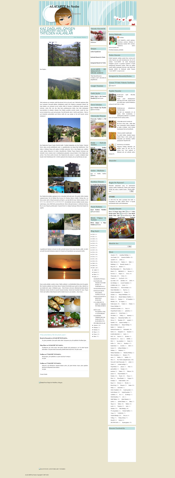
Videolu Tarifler (126, 411)
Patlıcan (129, 371)
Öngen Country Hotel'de (54, 145)
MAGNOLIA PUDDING (123, 144)
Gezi (75, 37)
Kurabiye (126, 343)
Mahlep (113, 350)
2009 (93, 263)
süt (123, 397)
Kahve (112, 331)
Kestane (127, 336)
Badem (123, 262)
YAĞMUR (120, 413)
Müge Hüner (43, 345)
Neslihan (42, 354)
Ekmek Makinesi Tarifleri (125, 297)
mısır (112, 357)
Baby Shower (114, 262)
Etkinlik (113, 301)
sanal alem (120, 387)
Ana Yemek (114, 257)
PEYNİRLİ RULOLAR (99, 323)
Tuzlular (113, 408)
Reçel (112, 383)
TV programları (114, 411)
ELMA (112, 299)
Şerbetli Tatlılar (121, 401)
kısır (121, 338)
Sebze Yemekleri (115, 390)
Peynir (120, 376)
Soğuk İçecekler (126, 392)
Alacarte (113, 255)
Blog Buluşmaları (115, 269)
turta (127, 406)
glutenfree (127, 311)
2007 (93, 267)
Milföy (119, 357)
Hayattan (79, 37)
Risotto (127, 383)
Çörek (123, 285)
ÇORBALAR (114, 285)
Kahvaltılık (126, 329)
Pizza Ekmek (120, 378)
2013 (93, 254)
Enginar (120, 299)
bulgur (120, 273)
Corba (122, 276)
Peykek (113, 376)
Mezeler (84, 37)
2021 (93, 236)
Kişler (129, 341)
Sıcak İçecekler (127, 390)
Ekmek (112, 297)
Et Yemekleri (129, 299)
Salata (130, 385)
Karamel (129, 331)
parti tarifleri (114, 369)
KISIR (128, 338)
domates (113, 294)
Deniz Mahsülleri (115, 290)
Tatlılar (127, 404)
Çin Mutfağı (114, 283)
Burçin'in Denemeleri (45, 338)
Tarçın (112, 404)
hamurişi (129, 315)
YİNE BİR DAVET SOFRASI (124, 121)
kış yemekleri (120, 341)
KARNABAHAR (115, 334)
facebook (93, 57)
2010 (93, 261)
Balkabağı (113, 264)
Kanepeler (120, 331)
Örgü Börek (114, 366)
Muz (112, 359)
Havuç (112, 320)
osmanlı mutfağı (122, 364)
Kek (112, 336)
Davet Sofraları (125, 287)
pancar (122, 366)
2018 (93, 243)
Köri (119, 343)
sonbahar (113, 394)
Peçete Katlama (121, 373)
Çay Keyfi (121, 278)
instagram (93, 63)
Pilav (112, 378)
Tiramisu (119, 406)
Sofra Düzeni (114, 392)
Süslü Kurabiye (114, 397)
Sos (120, 394)
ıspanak (129, 320)
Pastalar (123, 369)
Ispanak (113, 322)
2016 (93, 247)
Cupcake (113, 278)
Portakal (113, 380)
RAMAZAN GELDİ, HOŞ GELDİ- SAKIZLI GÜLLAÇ (99, 292)
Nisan (95, 334)
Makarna (120, 350)
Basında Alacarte (124, 264)
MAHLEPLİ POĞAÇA (99, 279)
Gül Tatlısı (113, 315)
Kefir (125, 334)
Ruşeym (122, 385)
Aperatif (113, 259)
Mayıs (95, 332)
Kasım (95, 272)
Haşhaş (113, 318)
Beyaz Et (113, 266)
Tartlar (119, 404)
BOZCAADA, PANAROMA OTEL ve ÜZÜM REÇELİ (100, 311)
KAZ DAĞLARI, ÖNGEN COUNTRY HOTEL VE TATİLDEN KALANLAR (57, 31)
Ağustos (96, 325)
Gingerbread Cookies (116, 311)
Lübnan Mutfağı (122, 348)
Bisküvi (121, 266)
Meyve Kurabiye (115, 355)
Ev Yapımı (122, 301)
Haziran (96, 329)
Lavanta (122, 345)
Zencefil (113, 420)
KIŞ (112, 341)
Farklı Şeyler (114, 304)
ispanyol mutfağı (123, 322)
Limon (112, 348)
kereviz (119, 336)
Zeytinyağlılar (125, 422)
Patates (121, 371)
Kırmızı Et (113, 338)
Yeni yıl (125, 415)
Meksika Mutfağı (128, 352)
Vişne (112, 413)
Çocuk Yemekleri (125, 283)
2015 (93, 250)
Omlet (112, 364)
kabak (112, 327)
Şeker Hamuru (125, 399)
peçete (112, 373)
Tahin (130, 401)
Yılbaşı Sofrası (122, 418)
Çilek (130, 280)
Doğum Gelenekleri (115, 292)
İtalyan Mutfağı (126, 325)
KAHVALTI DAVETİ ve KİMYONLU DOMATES (100, 298)
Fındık (123, 304)
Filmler (131, 304)
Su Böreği (127, 394)
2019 (93, 241)
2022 (93, 234)
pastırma (113, 371)
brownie (113, 273)
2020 (93, 239)
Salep (112, 387)
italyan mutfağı (114, 325)
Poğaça (129, 378)
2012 (93, 256)
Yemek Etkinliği (115, 415)
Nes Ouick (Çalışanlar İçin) (124, 359)
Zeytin (120, 420)
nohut (130, 362)
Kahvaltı (120, 327)
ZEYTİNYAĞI (114, 422)
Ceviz (127, 273)
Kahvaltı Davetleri (115, 329)
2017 (93, 245)
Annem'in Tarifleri (125, 257)
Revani (119, 383)
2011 (93, 259)
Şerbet (112, 401)
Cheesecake (114, 276)
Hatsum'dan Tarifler (123, 318)
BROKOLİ (121, 271)
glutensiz (113, 313)
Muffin (126, 357)
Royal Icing (114, 385)
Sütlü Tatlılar (114, 399)
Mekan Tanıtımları (115, 352)
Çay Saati (113, 280)
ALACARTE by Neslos (64, 6)
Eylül (95, 276)
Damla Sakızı (114, 287)
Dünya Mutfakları (123, 294)
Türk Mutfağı (122, 408)
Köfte (112, 343)
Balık (130, 262)
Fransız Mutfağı (115, 306)
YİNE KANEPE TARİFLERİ (124, 133)
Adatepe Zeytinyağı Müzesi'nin (75, 206)
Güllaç (121, 315)
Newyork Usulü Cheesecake (118, 362)
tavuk (112, 406)
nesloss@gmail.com (96, 51)
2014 (93, 252)
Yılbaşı (112, 418)
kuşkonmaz (113, 345)
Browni (130, 271)
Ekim (95, 274)
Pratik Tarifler (122, 380)
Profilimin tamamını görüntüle (116, 50)
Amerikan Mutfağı (124, 255)
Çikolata (123, 280)
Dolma (126, 292)
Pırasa (128, 376)
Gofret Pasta (122, 313)
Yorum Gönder (43, 374)
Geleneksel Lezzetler (116, 308)
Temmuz (96, 327)
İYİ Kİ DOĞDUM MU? (100, 288)
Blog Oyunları (126, 269)
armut (120, 259)
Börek (112, 271)
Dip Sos (125, 290)
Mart (95, 336)
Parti (129, 366)
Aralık (95, 270)
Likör (129, 345)
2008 (93, 265)
